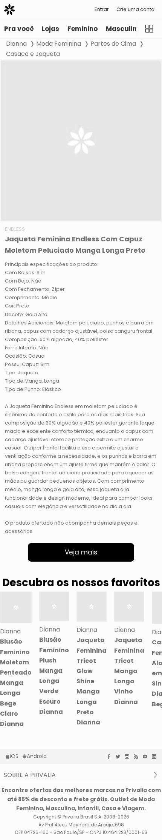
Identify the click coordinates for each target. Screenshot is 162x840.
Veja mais (81, 552)
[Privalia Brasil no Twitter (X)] (119, 756)
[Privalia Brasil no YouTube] (146, 756)
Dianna (16, 43)
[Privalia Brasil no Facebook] (110, 756)
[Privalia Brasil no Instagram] (128, 756)
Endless (15, 229)
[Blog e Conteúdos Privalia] (137, 756)
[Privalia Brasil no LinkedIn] (155, 756)
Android (37, 756)
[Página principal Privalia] (9, 9)
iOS (14, 756)
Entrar (102, 9)
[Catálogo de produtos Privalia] (149, 28)
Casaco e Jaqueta (33, 53)
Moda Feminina (58, 43)
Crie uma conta (135, 9)
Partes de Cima (113, 43)
